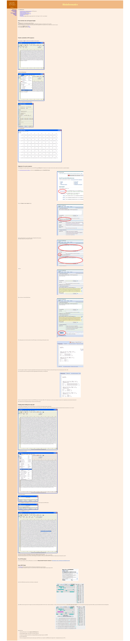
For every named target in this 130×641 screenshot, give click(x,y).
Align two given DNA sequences (24, 12)
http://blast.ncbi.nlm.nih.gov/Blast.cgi (25, 170)
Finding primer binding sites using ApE (25, 13)
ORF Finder (21, 15)
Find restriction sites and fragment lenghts (26, 11)
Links (16, 15)
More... (29, 26)
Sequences (15, 14)
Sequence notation (14, 10)
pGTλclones (15, 13)
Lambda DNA (15, 11)
